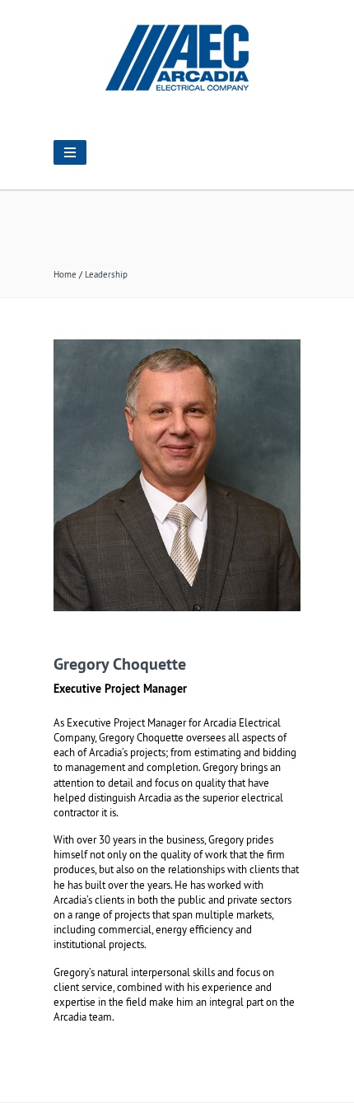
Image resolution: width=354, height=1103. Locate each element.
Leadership (106, 274)
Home (65, 274)
